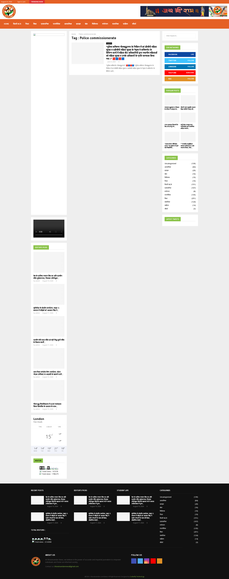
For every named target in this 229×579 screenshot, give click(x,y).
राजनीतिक (56, 24)
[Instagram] (146, 561)
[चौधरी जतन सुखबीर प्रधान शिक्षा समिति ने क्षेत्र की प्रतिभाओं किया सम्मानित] (188, 100)
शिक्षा (35, 24)
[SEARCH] (193, 35)
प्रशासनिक (45, 24)
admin (38, 281)
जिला (27, 24)
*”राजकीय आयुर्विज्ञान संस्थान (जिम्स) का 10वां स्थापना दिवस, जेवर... (187, 145)
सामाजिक (115, 24)
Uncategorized (170, 163)
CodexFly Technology (137, 577)
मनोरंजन (105, 24)
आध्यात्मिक (68, 24)
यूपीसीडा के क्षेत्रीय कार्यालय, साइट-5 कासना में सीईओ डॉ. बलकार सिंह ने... (46, 309)
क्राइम (78, 24)
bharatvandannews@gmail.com (67, 566)
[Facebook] (133, 561)
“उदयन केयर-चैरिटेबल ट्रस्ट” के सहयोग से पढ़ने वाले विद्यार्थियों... (171, 145)
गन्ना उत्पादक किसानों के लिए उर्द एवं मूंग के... (171, 125)
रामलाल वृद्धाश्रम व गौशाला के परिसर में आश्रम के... (172, 108)
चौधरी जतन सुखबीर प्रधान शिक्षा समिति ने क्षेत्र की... (188, 108)
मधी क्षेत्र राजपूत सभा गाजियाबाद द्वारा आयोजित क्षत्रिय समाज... (187, 126)
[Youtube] (153, 561)
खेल (86, 24)
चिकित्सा (95, 24)
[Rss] (159, 561)
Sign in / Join (21, 2)
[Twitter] (140, 561)
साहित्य (125, 24)
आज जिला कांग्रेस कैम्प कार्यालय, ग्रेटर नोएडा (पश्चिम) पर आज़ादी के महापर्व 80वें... (48, 373)
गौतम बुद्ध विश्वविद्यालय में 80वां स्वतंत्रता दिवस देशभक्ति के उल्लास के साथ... (47, 405)
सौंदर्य (134, 24)
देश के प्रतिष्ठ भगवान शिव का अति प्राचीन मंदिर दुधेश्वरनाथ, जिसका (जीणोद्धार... (47, 277)
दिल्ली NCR (17, 24)
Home (6, 24)
